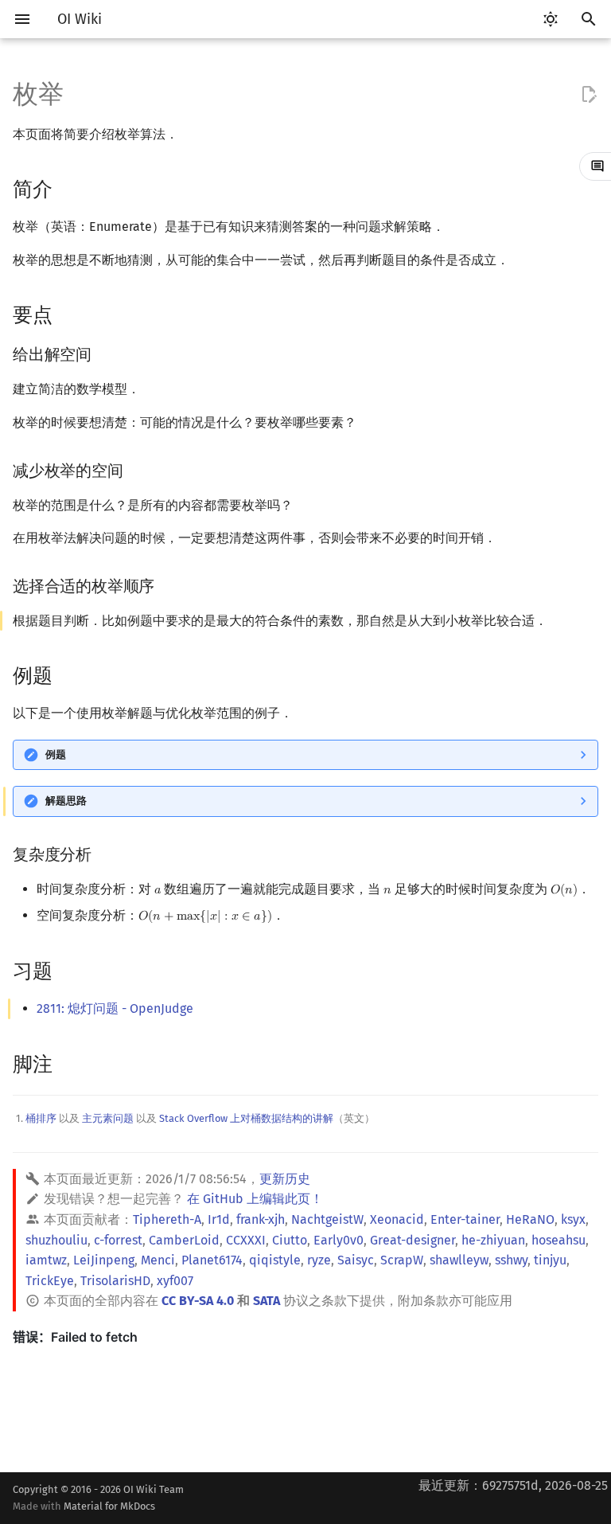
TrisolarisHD (115, 1280)
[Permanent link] (67, 188)
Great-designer (412, 1240)
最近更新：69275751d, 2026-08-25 (513, 1485)
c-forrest (118, 1240)
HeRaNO (530, 1219)
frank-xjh (260, 1219)
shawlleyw (459, 1260)
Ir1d (219, 1219)
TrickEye (49, 1280)
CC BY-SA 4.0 (198, 1300)
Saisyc (355, 1260)
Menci (158, 1260)
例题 (55, 754)
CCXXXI (246, 1240)
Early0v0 (338, 1240)
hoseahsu (558, 1240)
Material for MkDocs (109, 1506)
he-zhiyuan (493, 1240)
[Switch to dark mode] (550, 19)
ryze (319, 1260)
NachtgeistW (327, 1219)
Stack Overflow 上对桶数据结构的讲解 (246, 1118)
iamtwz (46, 1260)
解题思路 (66, 801)
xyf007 (175, 1280)
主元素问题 (108, 1118)
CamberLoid (184, 1240)
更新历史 (284, 1178)
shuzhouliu (56, 1240)
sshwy (511, 1260)
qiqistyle (275, 1260)
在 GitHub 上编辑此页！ (255, 1198)
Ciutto (289, 1240)
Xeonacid (397, 1219)
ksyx (573, 1219)
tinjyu (550, 1260)
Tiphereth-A (167, 1219)
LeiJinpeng (103, 1260)
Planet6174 (212, 1260)
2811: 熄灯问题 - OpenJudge (115, 1008)
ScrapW (401, 1260)
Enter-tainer (465, 1219)
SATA (266, 1300)
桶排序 (40, 1118)
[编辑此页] (588, 94)
